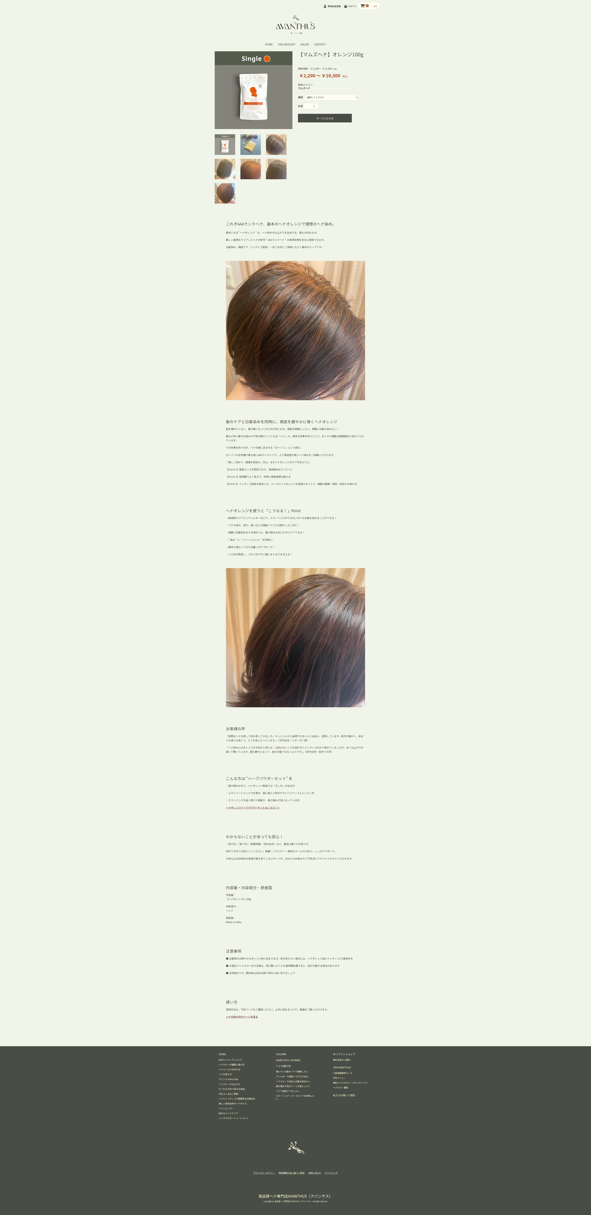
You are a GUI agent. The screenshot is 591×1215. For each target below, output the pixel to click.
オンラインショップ (344, 1054)
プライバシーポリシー (264, 1172)
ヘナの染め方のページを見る (242, 1017)
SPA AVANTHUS (342, 1067)
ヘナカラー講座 (340, 1087)
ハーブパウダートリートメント (234, 1118)
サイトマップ (331, 1172)
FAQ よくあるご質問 (228, 1093)
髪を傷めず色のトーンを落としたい (293, 1086)
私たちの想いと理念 (344, 1095)
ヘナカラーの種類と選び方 (232, 1064)
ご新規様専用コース (342, 1073)
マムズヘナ (304, 88)
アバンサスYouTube (228, 1079)
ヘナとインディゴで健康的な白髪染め (237, 1098)
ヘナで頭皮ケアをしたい (288, 1091)
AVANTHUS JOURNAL (288, 1060)
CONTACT (320, 44)
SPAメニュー (339, 1077)
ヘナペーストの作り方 (229, 1069)
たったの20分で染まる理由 (232, 1088)
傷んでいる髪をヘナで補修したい (292, 1071)
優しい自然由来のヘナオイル (233, 1103)
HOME (269, 44)
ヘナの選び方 (283, 1066)
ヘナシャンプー (226, 1108)
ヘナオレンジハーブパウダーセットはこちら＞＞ (253, 807)
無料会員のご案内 (341, 1059)
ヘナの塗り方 (225, 1074)
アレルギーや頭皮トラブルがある (292, 1076)
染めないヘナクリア (228, 1113)
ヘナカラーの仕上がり (229, 1084)
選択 (300, 97)
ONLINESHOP (286, 44)
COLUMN (281, 1054)
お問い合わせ (314, 1172)
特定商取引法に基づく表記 (291, 1172)
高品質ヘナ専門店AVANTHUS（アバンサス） (295, 1196)
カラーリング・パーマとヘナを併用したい (295, 1097)
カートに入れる (325, 118)
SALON (304, 44)
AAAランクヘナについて (230, 1059)
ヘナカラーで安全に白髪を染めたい (293, 1081)
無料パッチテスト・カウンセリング (350, 1082)
